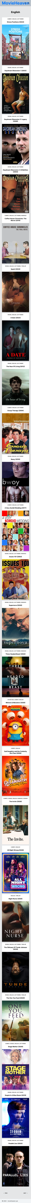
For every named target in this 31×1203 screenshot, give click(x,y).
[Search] (25, 3)
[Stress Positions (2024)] (15, 45)
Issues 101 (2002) (15, 557)
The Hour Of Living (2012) (15, 366)
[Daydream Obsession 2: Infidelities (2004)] (15, 193)
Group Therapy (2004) (15, 410)
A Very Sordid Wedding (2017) (15, 508)
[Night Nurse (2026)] (15, 921)
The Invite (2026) (15, 801)
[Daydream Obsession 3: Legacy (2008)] (15, 144)
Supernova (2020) (15, 605)
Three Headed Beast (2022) (15, 654)
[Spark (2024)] (15, 292)
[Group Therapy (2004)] (15, 433)
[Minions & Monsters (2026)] (15, 725)
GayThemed (20, 19)
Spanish (25, 798)
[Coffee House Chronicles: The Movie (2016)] (15, 243)
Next (25, 1193)
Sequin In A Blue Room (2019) (15, 1095)
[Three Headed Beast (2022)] (15, 677)
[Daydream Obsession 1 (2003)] (15, 93)
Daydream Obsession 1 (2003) (15, 70)
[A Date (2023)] (15, 340)
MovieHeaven (15, 3)
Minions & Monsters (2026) (15, 702)
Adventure (11, 699)
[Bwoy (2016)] (15, 482)
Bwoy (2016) (15, 459)
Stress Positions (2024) (15, 22)
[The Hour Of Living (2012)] (15, 387)
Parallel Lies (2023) (15, 1143)
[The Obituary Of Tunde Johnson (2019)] (15, 972)
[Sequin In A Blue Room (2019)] (15, 1118)
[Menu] (28, 3)
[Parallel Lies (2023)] (15, 1166)
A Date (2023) (15, 318)
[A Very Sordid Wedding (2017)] (15, 531)
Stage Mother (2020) (15, 1046)
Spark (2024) (15, 269)
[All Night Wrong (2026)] (15, 873)
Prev (6, 1193)
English (14, 19)
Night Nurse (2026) (15, 899)
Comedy (9, 19)
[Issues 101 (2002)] (15, 579)
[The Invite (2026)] (15, 824)
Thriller (23, 266)
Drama (9, 67)
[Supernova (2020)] (15, 628)
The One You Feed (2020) (15, 998)
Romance (23, 215)
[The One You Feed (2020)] (15, 1021)
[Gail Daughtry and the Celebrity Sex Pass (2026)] (15, 776)
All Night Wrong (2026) (15, 850)
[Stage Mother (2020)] (15, 1069)
